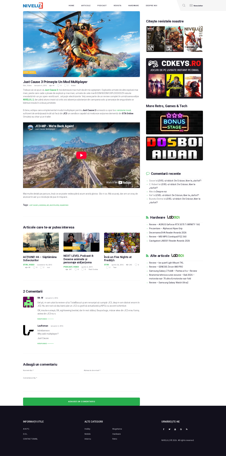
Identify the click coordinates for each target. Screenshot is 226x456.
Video (32, 72)
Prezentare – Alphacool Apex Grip (165, 228)
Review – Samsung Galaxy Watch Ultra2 (168, 282)
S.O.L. (25, 434)
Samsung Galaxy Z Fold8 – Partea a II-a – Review (173, 271)
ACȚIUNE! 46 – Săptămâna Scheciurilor (40, 258)
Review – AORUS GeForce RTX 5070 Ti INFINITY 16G (174, 224)
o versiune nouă (123, 110)
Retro (114, 439)
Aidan (73, 86)
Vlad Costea (93, 269)
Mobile (88, 434)
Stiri (26, 72)
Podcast (68, 248)
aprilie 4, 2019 (86, 267)
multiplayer (54, 205)
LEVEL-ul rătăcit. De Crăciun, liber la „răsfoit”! (179, 180)
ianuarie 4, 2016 (40, 86)
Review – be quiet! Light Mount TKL (166, 263)
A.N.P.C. (26, 429)
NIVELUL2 (165, 440)
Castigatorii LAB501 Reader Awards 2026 (169, 241)
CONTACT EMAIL (30, 439)
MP (48, 205)
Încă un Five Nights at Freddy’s (118, 258)
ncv (48, 267)
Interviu (88, 439)
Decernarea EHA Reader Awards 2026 (167, 232)
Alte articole (159, 256)
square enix (64, 205)
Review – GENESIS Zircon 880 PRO (166, 267)
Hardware (157, 218)
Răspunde (42, 319)
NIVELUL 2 (28, 99)
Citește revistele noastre (165, 21)
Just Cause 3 (51, 90)
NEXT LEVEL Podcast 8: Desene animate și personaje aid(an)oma (78, 259)
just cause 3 (33, 205)
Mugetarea (117, 429)
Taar (115, 267)
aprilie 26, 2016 (117, 265)
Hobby (87, 429)
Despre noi (161, 191)
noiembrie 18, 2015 (44, 265)
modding (42, 205)
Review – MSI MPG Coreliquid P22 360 (167, 236)
